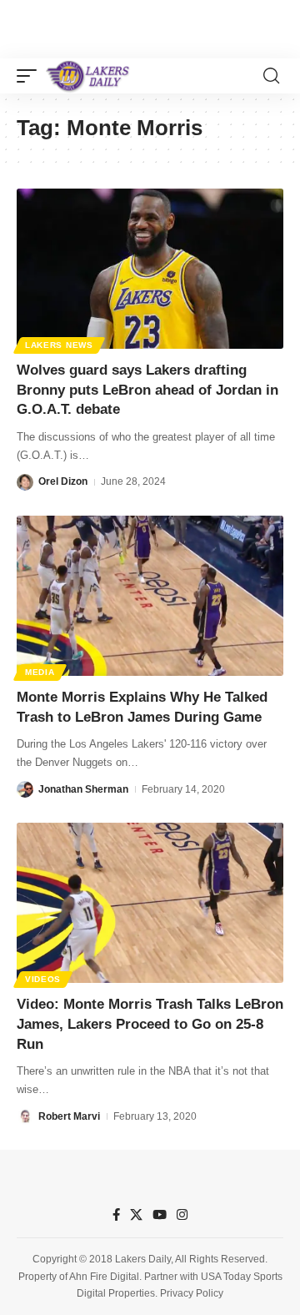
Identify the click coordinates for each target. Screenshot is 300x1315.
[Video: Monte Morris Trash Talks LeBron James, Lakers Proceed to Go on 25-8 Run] (150, 903)
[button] (31, 75)
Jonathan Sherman (83, 789)
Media (40, 672)
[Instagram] (182, 1215)
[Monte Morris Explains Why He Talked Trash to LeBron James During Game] (150, 596)
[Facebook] (116, 1215)
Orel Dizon (63, 481)
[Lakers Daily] (88, 75)
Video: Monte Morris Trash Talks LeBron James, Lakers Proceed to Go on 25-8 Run (150, 1024)
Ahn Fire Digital (104, 1276)
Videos (43, 979)
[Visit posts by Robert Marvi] (25, 1116)
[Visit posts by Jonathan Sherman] (25, 789)
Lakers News (59, 345)
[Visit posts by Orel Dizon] (25, 482)
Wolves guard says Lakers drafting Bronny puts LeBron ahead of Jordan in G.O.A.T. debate (147, 390)
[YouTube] (159, 1215)
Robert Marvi (69, 1116)
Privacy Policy (191, 1293)
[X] (136, 1215)
